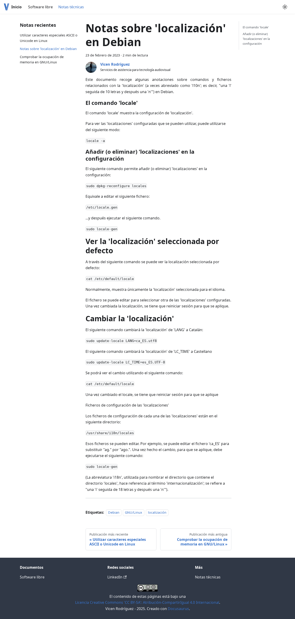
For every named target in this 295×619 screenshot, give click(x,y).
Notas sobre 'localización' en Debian (48, 49)
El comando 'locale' (256, 27)
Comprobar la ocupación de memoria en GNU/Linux (42, 60)
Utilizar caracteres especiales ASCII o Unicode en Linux (48, 38)
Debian (113, 512)
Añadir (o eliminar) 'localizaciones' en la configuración (256, 39)
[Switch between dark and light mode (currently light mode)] (285, 7)
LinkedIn (114, 577)
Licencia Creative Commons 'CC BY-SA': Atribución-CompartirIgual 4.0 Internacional (147, 602)
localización (157, 512)
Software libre (40, 6)
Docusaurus (178, 608)
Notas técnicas (71, 6)
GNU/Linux (133, 512)
